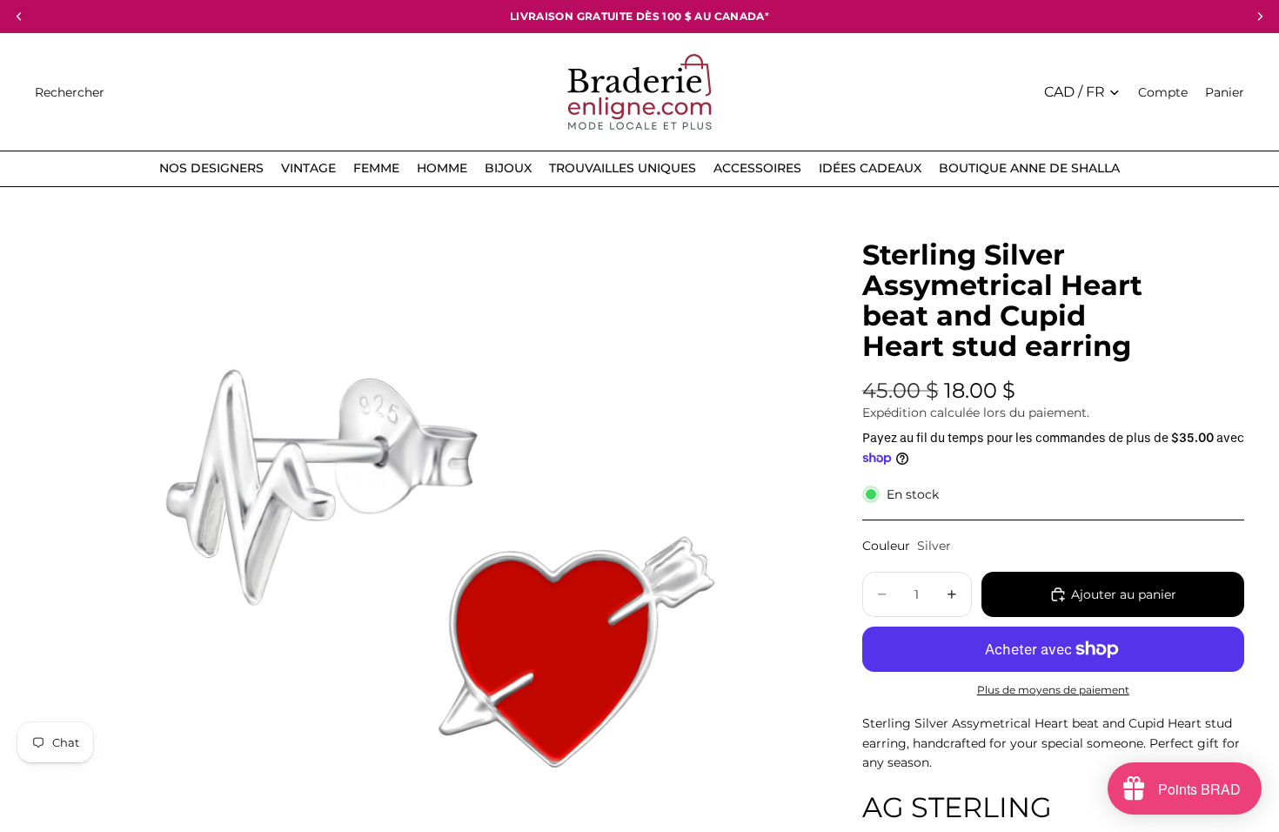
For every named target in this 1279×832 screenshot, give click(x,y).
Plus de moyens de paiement (1053, 690)
